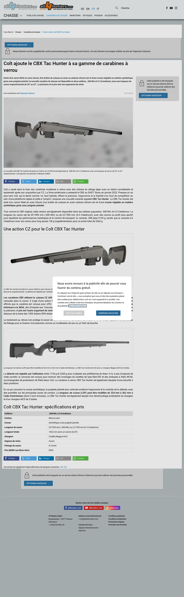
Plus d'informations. (77, 306)
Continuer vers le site (108, 313)
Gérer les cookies (74, 313)
